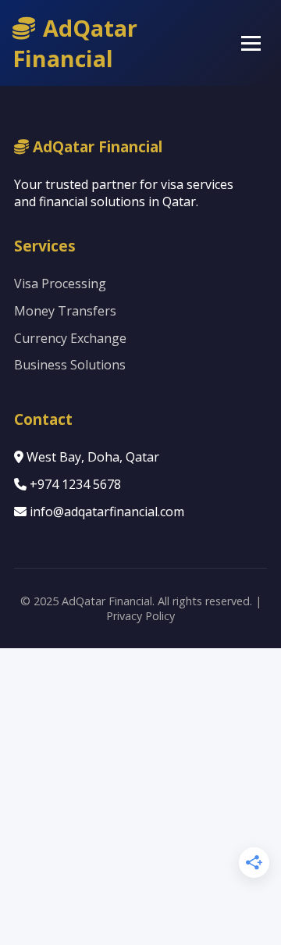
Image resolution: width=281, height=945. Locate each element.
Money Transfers (65, 310)
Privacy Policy (140, 615)
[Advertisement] (140, 796)
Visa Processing (60, 283)
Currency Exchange (70, 338)
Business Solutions (70, 364)
